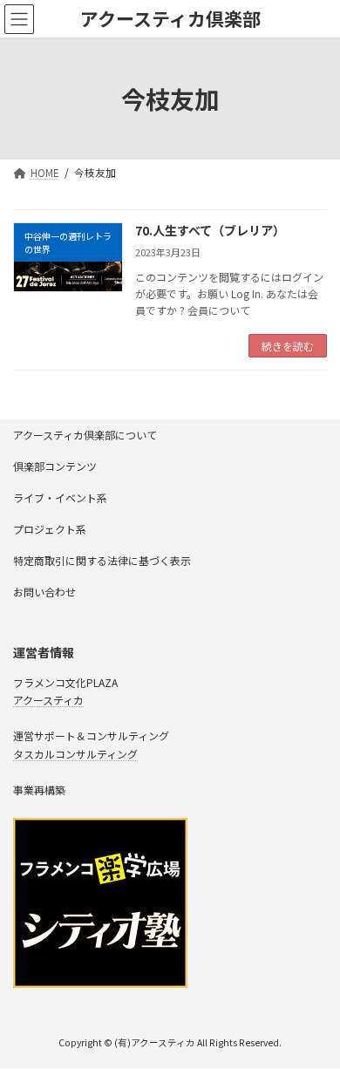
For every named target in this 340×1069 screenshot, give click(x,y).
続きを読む (288, 345)
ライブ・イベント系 (60, 497)
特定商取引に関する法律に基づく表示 (102, 560)
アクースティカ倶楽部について (85, 434)
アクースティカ (48, 699)
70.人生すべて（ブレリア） (210, 230)
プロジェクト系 (49, 528)
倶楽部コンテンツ (55, 466)
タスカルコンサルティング (75, 753)
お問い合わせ (44, 591)
